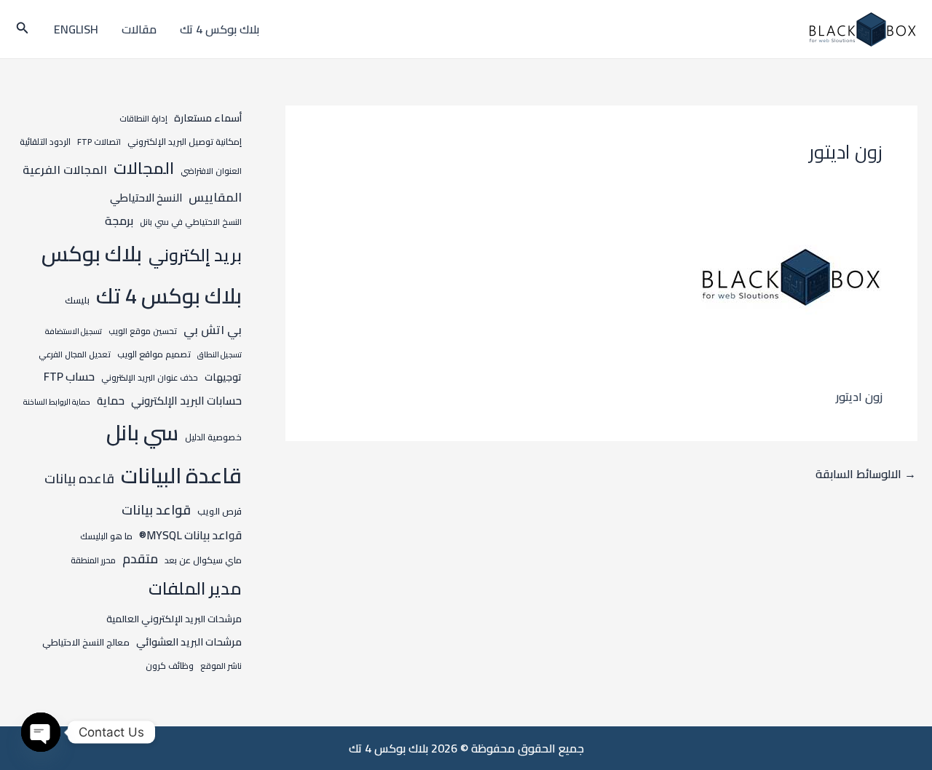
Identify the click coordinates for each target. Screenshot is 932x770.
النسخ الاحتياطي (146, 197)
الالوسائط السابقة (866, 474)
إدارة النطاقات (143, 119)
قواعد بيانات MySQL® (190, 535)
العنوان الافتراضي (211, 171)
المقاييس (215, 197)
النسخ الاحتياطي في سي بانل (191, 222)
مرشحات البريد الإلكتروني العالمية (174, 619)
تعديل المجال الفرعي (75, 354)
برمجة (119, 220)
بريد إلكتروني (195, 255)
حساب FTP (69, 376)
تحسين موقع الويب (142, 331)
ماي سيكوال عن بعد (203, 560)
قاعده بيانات (79, 479)
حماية (111, 400)
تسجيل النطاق (219, 354)
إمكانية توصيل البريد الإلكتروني (184, 141)
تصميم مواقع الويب (154, 354)
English (76, 29)
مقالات (139, 29)
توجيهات (223, 377)
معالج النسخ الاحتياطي (86, 642)
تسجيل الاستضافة (73, 331)
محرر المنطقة (93, 560)
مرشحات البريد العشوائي (189, 641)
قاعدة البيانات (181, 476)
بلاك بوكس (92, 254)
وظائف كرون (170, 665)
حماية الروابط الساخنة (56, 401)
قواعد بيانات (156, 510)
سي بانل (142, 433)
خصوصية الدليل (213, 437)
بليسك (77, 300)
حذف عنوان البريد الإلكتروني (149, 378)
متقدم (140, 559)
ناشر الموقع (221, 666)
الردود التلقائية (45, 141)
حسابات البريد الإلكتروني (186, 400)
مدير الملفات (195, 588)
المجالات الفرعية (65, 169)
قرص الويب (219, 511)
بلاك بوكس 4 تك (219, 29)
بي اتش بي (212, 330)
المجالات (144, 168)
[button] (21, 29)
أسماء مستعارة (208, 117)
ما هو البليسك (106, 536)
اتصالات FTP (99, 142)
